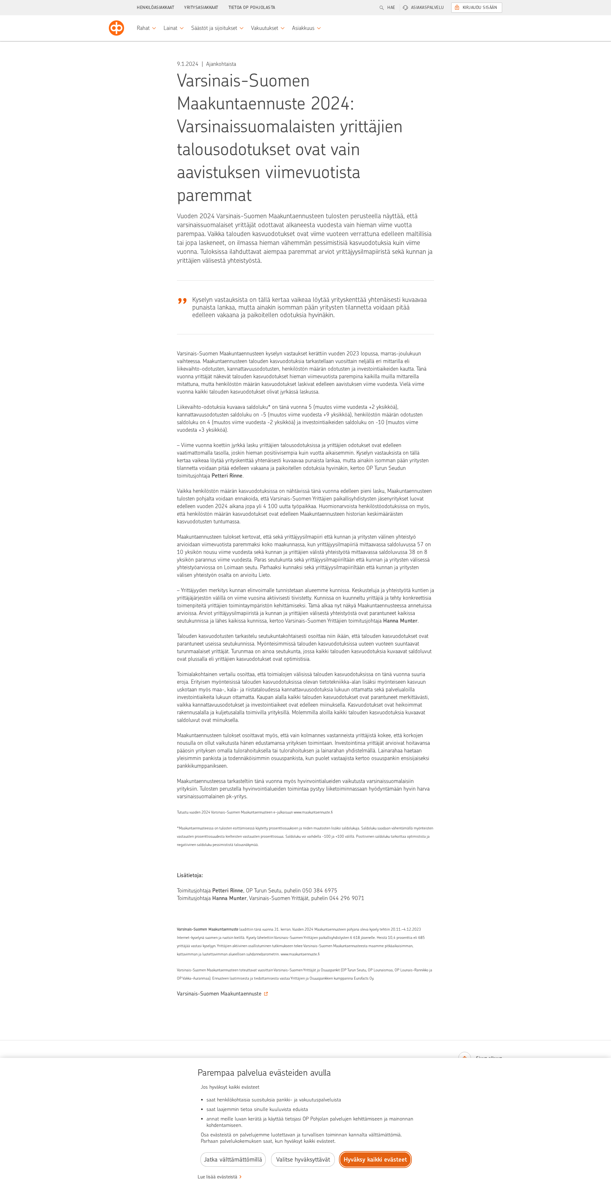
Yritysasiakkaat (201, 7)
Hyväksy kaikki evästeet (375, 1159)
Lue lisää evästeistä (217, 1177)
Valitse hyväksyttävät (303, 1159)
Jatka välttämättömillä (233, 1159)
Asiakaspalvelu (427, 7)
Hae (391, 7)
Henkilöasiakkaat (155, 7)
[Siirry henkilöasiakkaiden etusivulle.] (116, 28)
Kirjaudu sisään (480, 7)
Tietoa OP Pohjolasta (251, 7)
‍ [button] (219, 993)
